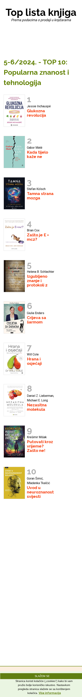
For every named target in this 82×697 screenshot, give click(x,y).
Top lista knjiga (41, 12)
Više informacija (50, 693)
